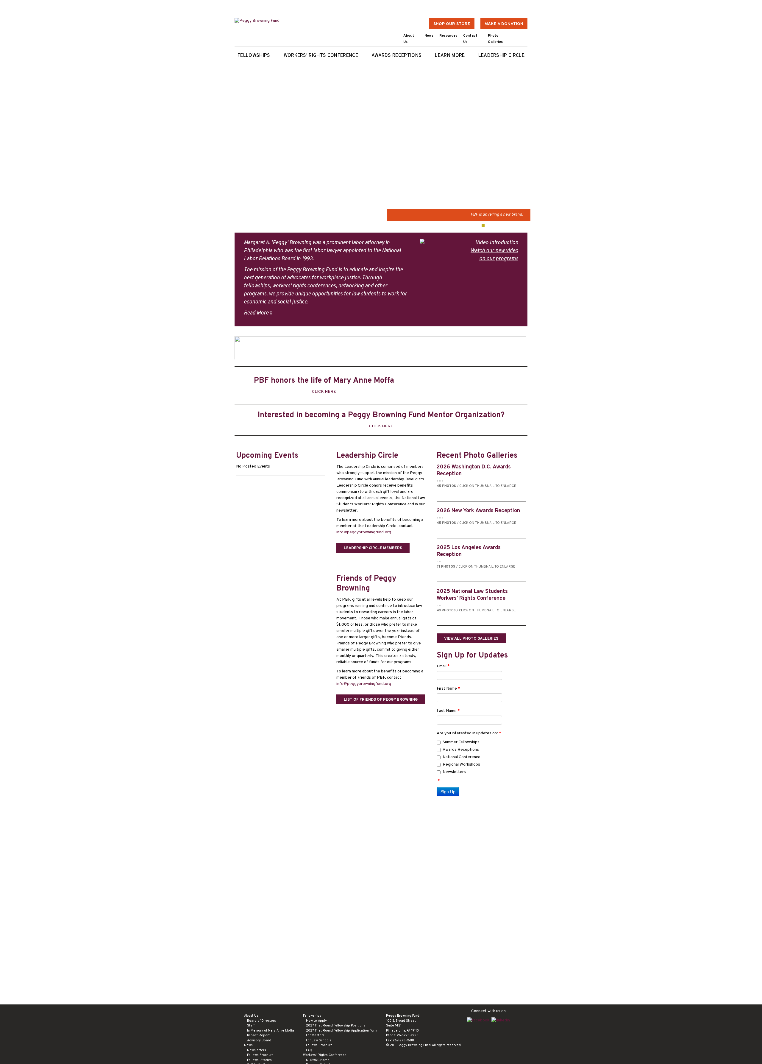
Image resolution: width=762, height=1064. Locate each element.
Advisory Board (259, 1040)
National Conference (461, 757)
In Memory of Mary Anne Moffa (270, 1031)
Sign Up (448, 792)
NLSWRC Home (318, 1060)
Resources (448, 35)
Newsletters (454, 772)
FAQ (309, 1050)
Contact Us (470, 38)
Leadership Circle (501, 56)
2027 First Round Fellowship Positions (335, 1026)
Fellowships (254, 56)
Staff (250, 1026)
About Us (408, 38)
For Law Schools (318, 1040)
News (428, 35)
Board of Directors (261, 1021)
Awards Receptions (396, 56)
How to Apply (316, 1021)
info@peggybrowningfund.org (363, 532)
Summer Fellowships (461, 742)
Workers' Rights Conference (321, 56)
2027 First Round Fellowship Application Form (341, 1031)
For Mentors (315, 1035)
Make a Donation (504, 24)
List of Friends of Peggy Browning (381, 699)
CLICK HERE (324, 391)
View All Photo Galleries (471, 638)
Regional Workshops (461, 764)
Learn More (450, 56)
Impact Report (258, 1035)
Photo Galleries (495, 38)
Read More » (258, 313)
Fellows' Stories (259, 1060)
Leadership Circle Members (373, 548)
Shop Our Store (451, 24)
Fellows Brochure (260, 1055)
